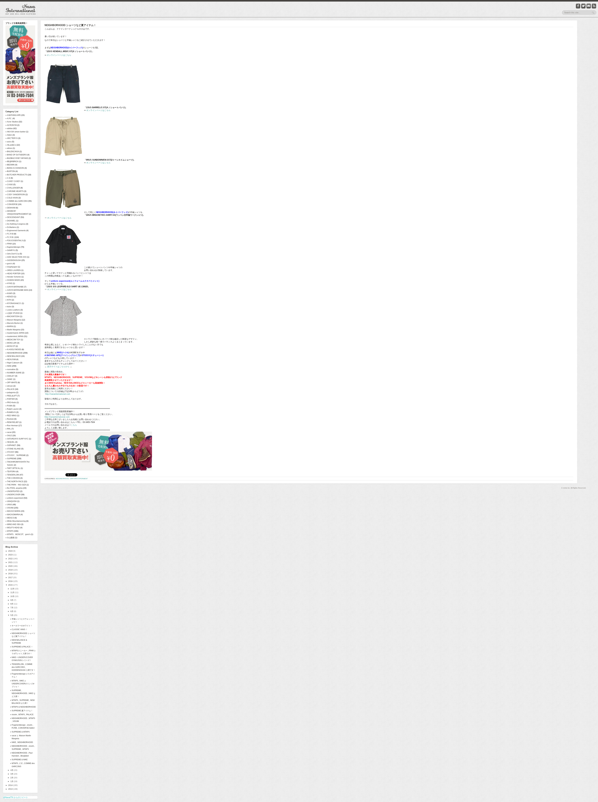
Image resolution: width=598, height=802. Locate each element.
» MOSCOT (10, 346)
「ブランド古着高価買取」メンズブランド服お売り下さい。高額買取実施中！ (20, 64)
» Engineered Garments (15, 230)
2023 (10, 555)
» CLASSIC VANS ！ (19, 629)
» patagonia (10, 392)
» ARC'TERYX (11, 138)
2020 (10, 566)
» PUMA (8, 406)
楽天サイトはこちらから (58, 366)
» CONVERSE (11, 204)
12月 (12, 589)
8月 (12, 604)
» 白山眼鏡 (9, 538)
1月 (12, 781)
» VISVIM (9, 508)
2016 (10, 581)
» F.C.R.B (9, 234)
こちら (74, 425)
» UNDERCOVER (13, 495)
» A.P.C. (8, 118)
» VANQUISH (11, 501)
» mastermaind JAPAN (14, 333)
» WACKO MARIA (12, 511)
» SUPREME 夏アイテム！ (21, 711)
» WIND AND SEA (13, 524)
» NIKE (8, 366)
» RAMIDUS (10, 412)
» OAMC (9, 379)
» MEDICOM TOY (12, 340)
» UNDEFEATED (12, 491)
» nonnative (10, 369)
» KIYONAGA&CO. (13, 303)
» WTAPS (9, 531)
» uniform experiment (14, 498)
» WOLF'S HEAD (12, 528)
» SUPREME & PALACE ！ (21, 647)
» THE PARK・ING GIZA (15, 485)
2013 (10, 789)
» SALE (8, 435)
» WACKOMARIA (12, 514)
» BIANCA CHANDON (14, 168)
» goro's (8, 264)
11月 (12, 592)
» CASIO (9, 184)
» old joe (9, 386)
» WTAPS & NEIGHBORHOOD (23, 707)
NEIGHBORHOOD (62, 478)
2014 (10, 785)
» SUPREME (10, 459)
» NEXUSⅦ (10, 359)
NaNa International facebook (578, 6)
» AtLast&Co (10, 145)
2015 (10, 585)
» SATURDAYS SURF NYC (16, 439)
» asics (8, 142)
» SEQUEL (10, 442)
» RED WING (11, 415)
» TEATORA (10, 471)
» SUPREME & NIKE (19, 760)
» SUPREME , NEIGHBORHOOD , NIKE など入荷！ (22, 693)
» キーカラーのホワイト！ (21, 626)
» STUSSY (9, 452)
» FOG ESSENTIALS (14, 240)
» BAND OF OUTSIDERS (16, 155)
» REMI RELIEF (12, 422)
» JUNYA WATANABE (14, 287)
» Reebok (9, 419)
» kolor (8, 307)
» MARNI (9, 326)
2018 (10, 574)
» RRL (8, 429)
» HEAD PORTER (13, 273)
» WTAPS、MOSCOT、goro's (17, 534)
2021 (10, 562)
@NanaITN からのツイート (15, 797)
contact (588, 6)
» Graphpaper (11, 267)
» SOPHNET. (10, 445)
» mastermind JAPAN (14, 336)
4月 (12, 770)
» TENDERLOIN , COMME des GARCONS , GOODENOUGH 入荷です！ (22, 667)
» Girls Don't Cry (12, 254)
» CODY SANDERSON (15, 194)
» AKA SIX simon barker (15, 132)
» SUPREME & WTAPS (20, 732)
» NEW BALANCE (13, 356)
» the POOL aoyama (14, 488)
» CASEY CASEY (12, 181)
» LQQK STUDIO (12, 313)
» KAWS (8, 293)
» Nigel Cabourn (12, 363)
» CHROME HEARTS (14, 191)
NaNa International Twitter (583, 6)
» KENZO (9, 297)
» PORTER (10, 399)
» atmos (8, 148)
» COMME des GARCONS (16, 201)
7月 (12, 608)
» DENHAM (10, 208)
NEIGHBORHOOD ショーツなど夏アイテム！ (70, 25)
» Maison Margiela (13, 320)
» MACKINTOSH (12, 316)
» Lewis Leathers (12, 310)
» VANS (8, 504)
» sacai (8, 432)
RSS (594, 6)
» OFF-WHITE (11, 382)
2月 (12, 778)
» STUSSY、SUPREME (15, 455)
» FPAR (8, 244)
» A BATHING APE (13, 115)
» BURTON (10, 171)
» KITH (8, 300)
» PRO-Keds (10, 402)
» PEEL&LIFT (11, 396)
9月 (12, 600)
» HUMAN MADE (12, 280)
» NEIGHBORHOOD (14, 353)
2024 (10, 551)
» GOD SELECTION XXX (15, 257)
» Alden (8, 135)
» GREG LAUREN (13, 270)
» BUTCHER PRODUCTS (16, 175)
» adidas (9, 128)
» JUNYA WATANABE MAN (16, 290)
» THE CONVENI (12, 478)
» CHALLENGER (12, 188)
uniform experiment (79, 478)
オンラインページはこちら (59, 55)
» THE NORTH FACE (14, 481)
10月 (12, 596)
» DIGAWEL (10, 221)
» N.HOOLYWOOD (13, 349)
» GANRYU (10, 250)
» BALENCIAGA (12, 151)
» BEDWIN (9, 165)
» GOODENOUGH (13, 260)
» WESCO (9, 518)
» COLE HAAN (11, 198)
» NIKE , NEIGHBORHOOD (21, 742)
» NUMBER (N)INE (13, 373)
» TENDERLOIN (12, 475)
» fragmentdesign (12, 247)
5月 (12, 615)
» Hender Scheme (13, 277)
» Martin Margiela (12, 330)
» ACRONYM (11, 125)
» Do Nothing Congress (15, 224)
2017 (10, 577)
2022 (10, 559)
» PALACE (9, 389)
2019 (10, 570)
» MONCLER (11, 343)
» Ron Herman (11, 425)
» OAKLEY (9, 376)
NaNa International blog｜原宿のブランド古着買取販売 (20, 9)
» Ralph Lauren (12, 409)
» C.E (7, 178)
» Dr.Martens (10, 227)
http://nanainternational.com (57, 394)
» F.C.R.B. (9, 237)
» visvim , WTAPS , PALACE (21, 714)
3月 (12, 774)
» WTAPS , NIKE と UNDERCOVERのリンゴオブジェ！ (22, 684)
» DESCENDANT (12, 217)
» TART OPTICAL (12, 468)
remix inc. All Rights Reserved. (574, 488)
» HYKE (8, 283)
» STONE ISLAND (13, 449)
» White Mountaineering (15, 521)
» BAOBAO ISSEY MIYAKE (16, 158)
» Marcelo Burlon (12, 323)
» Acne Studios (11, 122)
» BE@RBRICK (12, 161)
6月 (12, 611)
